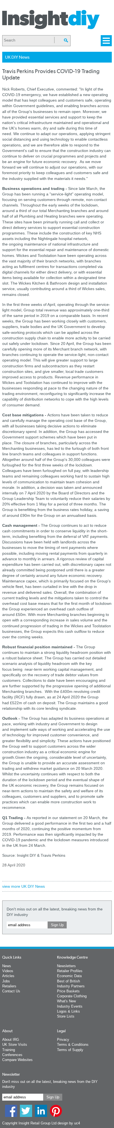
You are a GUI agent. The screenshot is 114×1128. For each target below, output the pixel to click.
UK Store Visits (14, 1044)
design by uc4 (69, 1123)
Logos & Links (68, 1011)
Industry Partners (71, 986)
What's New (66, 1001)
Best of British (68, 981)
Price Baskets (68, 991)
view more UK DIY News (23, 886)
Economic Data (69, 976)
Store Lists (65, 1016)
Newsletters (66, 966)
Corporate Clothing (72, 996)
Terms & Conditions (73, 1044)
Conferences (12, 1055)
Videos (7, 971)
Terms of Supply (70, 1050)
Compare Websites (17, 1060)
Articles (8, 976)
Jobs (6, 981)
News (6, 966)
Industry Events (69, 1006)
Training (8, 1050)
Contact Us (11, 991)
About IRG (10, 1039)
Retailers (9, 986)
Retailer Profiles (69, 971)
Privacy (63, 1039)
